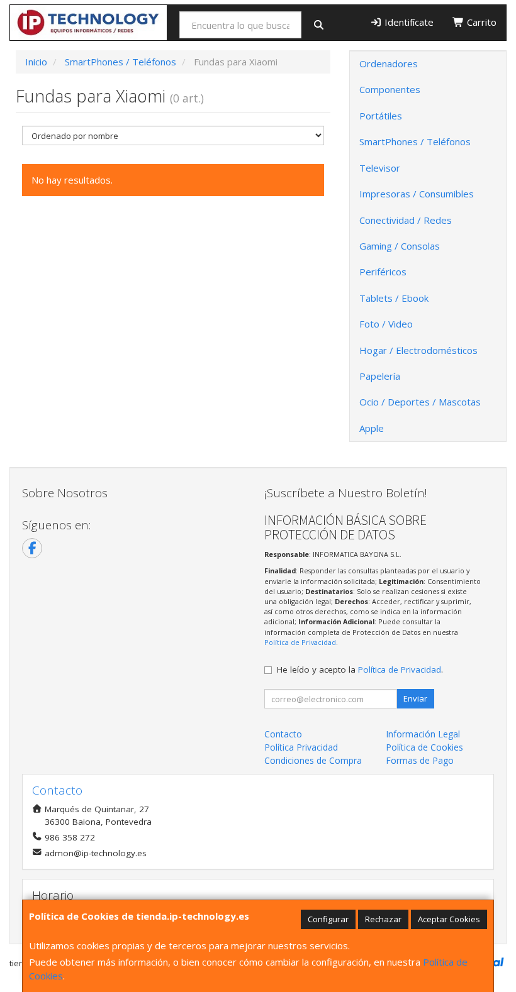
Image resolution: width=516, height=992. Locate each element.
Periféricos (383, 271)
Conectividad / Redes (405, 220)
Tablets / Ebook (394, 298)
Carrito (480, 22)
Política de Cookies (424, 747)
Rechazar (383, 919)
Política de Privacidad (300, 642)
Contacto (283, 734)
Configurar (328, 919)
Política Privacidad (301, 747)
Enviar (415, 698)
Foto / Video (386, 323)
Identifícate (408, 22)
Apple (371, 428)
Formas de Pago (420, 760)
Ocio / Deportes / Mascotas (420, 401)
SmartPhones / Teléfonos (415, 141)
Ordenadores (388, 63)
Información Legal (423, 734)
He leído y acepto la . (360, 669)
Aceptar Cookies (449, 919)
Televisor (379, 168)
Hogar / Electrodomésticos (418, 350)
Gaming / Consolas (399, 246)
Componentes (389, 89)
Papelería (379, 376)
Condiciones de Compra (313, 760)
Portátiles (380, 115)
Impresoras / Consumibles (416, 193)
